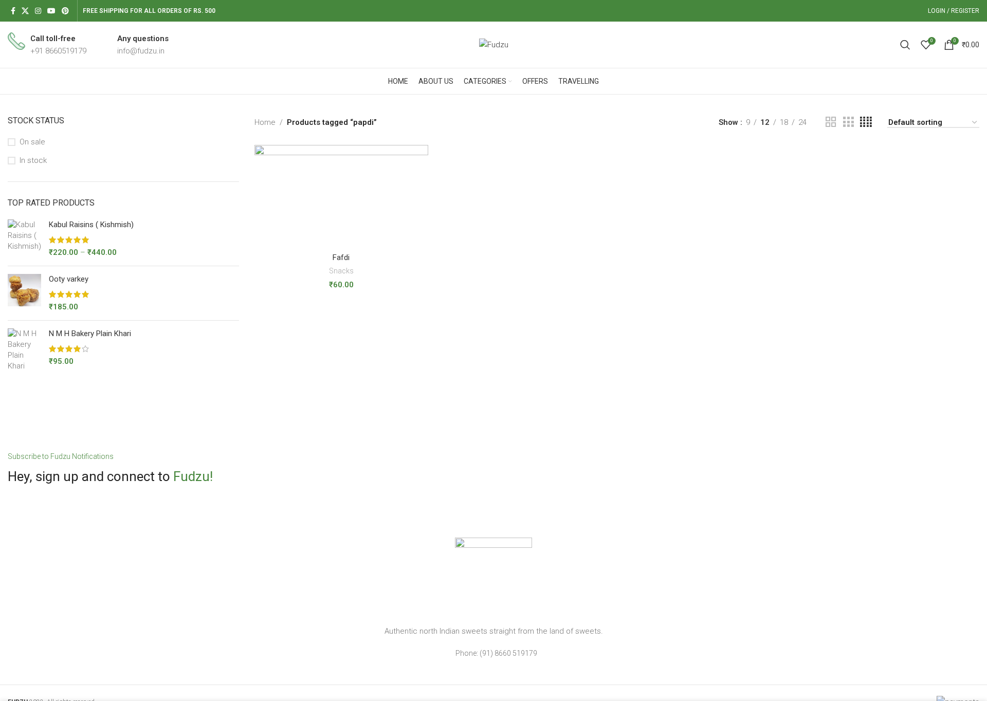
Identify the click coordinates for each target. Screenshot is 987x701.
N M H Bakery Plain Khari (90, 333)
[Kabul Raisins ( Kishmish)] (24, 238)
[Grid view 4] (866, 122)
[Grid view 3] (848, 122)
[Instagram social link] (38, 11)
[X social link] (25, 11)
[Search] (905, 44)
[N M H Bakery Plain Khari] (24, 350)
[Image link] (493, 575)
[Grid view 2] (831, 122)
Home (265, 122)
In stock (33, 160)
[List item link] (493, 653)
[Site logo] (493, 44)
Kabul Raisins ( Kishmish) (91, 224)
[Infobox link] (47, 44)
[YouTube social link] (51, 11)
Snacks (341, 271)
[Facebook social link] (13, 11)
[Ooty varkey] (24, 293)
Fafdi (341, 257)
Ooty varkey (68, 279)
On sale (32, 141)
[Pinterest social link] (65, 11)
